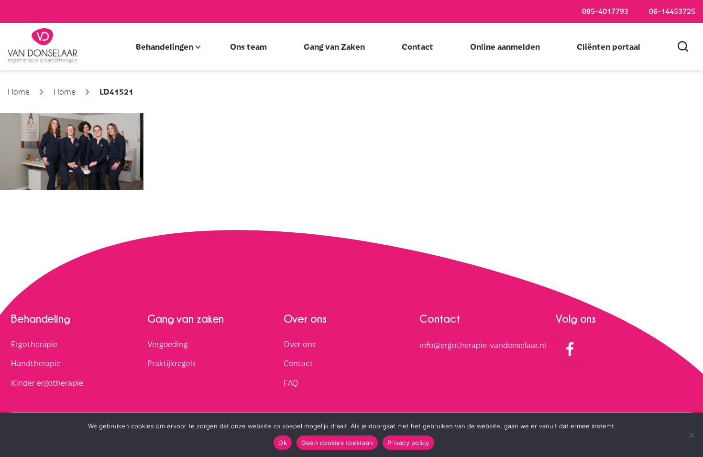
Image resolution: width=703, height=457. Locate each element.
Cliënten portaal (608, 46)
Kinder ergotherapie (47, 383)
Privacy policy (408, 442)
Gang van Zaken (334, 46)
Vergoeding (167, 343)
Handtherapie (36, 363)
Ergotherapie (34, 343)
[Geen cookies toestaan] (691, 435)
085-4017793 (605, 10)
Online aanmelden (505, 46)
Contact (417, 46)
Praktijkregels (171, 363)
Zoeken (686, 46)
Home (19, 91)
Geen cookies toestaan (337, 442)
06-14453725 (672, 10)
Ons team (248, 46)
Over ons (300, 343)
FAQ (291, 383)
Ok (282, 442)
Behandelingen (164, 46)
